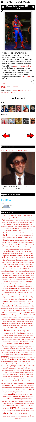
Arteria (30, 224)
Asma (7, 228)
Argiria (26, 224)
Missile (20, 327)
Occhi (33, 337)
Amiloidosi (20, 220)
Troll (25, 405)
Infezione (30, 302)
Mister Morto (26, 327)
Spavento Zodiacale (14, 387)
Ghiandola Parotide (13, 294)
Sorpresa (20, 385)
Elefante (9, 282)
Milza (18, 325)
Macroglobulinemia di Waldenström (22, 315)
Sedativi (22, 372)
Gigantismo (6, 297)
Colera (12, 253)
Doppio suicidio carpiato (23, 277)
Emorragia (28, 282)
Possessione (25, 357)
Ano (15, 224)
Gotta (21, 297)
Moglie (24, 331)
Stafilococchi (20, 390)
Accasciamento (27, 216)
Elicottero (15, 282)
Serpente (11, 376)
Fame (23, 288)
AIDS (19, 216)
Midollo (13, 325)
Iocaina (20, 306)
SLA (22, 364)
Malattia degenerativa (19, 317)
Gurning (30, 297)
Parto (20, 348)
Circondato (21, 247)
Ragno (16, 361)
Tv (20, 408)
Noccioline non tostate (18, 337)
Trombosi (30, 405)
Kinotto (21, 308)
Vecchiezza (9, 413)
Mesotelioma (7, 325)
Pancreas (5, 346)
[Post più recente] (5, 140)
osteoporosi (18, 418)
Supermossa (29, 396)
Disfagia (19, 275)
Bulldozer (31, 238)
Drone (31, 279)
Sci (9, 370)
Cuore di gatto (9, 271)
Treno (22, 405)
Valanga (26, 410)
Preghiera (32, 357)
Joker (16, 308)
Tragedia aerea (8, 405)
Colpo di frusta (11, 258)
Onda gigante (16, 339)
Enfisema (11, 284)
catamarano (24, 416)
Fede (11, 290)
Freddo (9, 292)
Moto (4, 335)
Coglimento (9, 251)
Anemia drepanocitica (13, 222)
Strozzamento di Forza (27, 392)
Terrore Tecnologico (15, 403)
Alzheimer (13, 220)
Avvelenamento (8, 233)
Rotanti (18, 363)
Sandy (9, 366)
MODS (3, 315)
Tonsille (31, 403)
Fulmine (14, 292)
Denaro (18, 273)
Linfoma (4, 313)
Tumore (14, 407)
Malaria (10, 317)
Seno (11, 374)
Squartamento (12, 390)
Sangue (13, 366)
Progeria (4, 359)
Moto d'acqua (11, 335)
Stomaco (31, 390)
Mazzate (5, 323)
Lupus (32, 312)
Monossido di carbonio (16, 333)
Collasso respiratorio (15, 256)
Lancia (5, 310)
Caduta (6, 240)
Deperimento (30, 273)
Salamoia (4, 366)
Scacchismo (11, 368)
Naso (16, 335)
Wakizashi (14, 416)
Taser (16, 401)
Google (17, 297)
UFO (27, 408)
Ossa (20, 341)
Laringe (10, 310)
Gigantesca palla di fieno (26, 294)
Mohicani (29, 331)
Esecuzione (13, 286)
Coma (31, 258)
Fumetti (20, 292)
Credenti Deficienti (27, 266)
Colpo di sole (19, 258)
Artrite (15, 226)
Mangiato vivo (28, 321)
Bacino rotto (17, 233)
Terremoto (5, 403)
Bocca (30, 235)
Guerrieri (25, 297)
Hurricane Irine (12, 299)
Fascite (27, 288)
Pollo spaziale (28, 354)
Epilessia (22, 284)
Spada (32, 385)
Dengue (23, 273)
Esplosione (28, 286)
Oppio (22, 339)
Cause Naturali (22, 244)
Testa (23, 403)
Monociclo (6, 333)
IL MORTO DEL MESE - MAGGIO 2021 (14, 150)
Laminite (32, 308)
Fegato (16, 290)
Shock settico (13, 379)
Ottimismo (26, 341)
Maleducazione (7, 321)
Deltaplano (5, 273)
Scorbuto (11, 372)
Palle (29, 344)
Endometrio (4, 284)
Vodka (4, 416)
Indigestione (14, 301)
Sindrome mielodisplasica (14, 383)
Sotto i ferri (26, 385)
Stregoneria (16, 392)
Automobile (17, 231)
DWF (15, 90)
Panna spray (12, 346)
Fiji (33, 290)
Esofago (21, 286)
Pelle (24, 348)
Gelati (30, 292)
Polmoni (5, 357)
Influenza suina (24, 304)
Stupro (6, 394)
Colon (4, 258)
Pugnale (25, 359)
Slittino (29, 383)
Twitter (23, 408)
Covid (13, 266)
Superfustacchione (18, 396)
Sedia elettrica (29, 372)
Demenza (12, 273)
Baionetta (24, 233)
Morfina (26, 333)
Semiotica (6, 374)
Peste (9, 352)
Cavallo (32, 245)
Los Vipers (26, 77)
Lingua (10, 312)
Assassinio (14, 228)
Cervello (9, 247)
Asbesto (20, 226)
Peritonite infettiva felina (8, 350)
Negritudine (30, 335)
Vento (18, 413)
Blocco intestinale (23, 235)
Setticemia (21, 376)
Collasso (20, 253)
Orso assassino (13, 341)
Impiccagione (27, 299)
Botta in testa (11, 238)
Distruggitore (12, 277)
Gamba (26, 292)
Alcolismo (25, 218)
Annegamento (9, 224)
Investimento (13, 306)
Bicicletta (15, 235)
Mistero (20, 90)
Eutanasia (13, 288)
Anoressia (20, 224)
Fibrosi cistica (27, 290)
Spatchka (5, 387)
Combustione (20, 260)
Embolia (21, 282)
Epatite (17, 284)
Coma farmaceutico (9, 260)
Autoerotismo (8, 231)
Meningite (26, 323)
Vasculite (31, 410)
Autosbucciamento (27, 231)
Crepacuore (6, 269)
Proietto (11, 359)
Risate (14, 363)
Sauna (5, 368)
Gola (12, 297)
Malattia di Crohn (15, 319)
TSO (12, 401)
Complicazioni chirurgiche (11, 262)
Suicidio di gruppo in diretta (24, 394)
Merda (32, 323)
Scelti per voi (28, 368)
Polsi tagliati (12, 357)
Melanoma (19, 323)
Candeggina (16, 242)
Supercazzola (7, 396)
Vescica (23, 413)
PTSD (14, 344)
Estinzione (5, 288)
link (3, 83)
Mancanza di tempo (18, 321)
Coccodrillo (26, 249)
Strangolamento (7, 392)
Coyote (18, 266)
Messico (15, 87)
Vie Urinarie (29, 413)
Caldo (17, 240)
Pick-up (24, 352)
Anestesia (23, 222)
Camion (30, 240)
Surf (9, 401)
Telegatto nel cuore (28, 401)
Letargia (22, 310)
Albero (19, 218)
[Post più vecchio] (30, 140)
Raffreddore (9, 361)
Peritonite (29, 348)
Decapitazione (30, 271)
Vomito (8, 416)
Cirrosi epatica (29, 247)
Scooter (5, 372)
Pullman (31, 359)
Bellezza (7, 235)
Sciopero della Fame (16, 370)
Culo (20, 269)
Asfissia (32, 226)
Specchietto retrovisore (27, 387)
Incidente (7, 301)
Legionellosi (16, 310)
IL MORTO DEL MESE (18, 2)
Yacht (18, 416)
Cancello (10, 242)
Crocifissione (14, 269)
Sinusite (24, 383)
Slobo (33, 383)
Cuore (24, 269)
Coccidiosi (20, 249)
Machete (8, 315)
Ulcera (31, 408)
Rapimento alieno (26, 361)
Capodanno (5, 245)
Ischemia (11, 308)
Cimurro (15, 247)
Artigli (11, 226)
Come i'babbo (29, 260)
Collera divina (28, 256)
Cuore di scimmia (20, 271)
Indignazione (22, 301)
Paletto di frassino (22, 344)
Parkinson (15, 348)
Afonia (14, 218)
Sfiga (27, 376)
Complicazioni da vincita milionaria (14, 264)
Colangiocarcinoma (21, 251)
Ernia (33, 284)
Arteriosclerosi (5, 226)
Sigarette (19, 379)
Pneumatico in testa (17, 354)
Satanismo (31, 366)
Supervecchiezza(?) (25, 399)
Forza (5, 292)
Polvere (18, 357)
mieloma (31, 416)
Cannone (27, 242)
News (10, 337)
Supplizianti (4, 401)
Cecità (4, 247)
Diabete (14, 275)
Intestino (5, 306)
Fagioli (19, 288)
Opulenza (27, 339)
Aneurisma (30, 222)
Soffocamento (6, 385)
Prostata (18, 359)
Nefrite (24, 335)
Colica (16, 253)
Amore (26, 220)
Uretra (12, 410)
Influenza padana (13, 304)
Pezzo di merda (16, 352)
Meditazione (12, 323)
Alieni (29, 218)
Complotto (28, 264)
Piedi (27, 352)
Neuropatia (4, 337)
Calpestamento (23, 240)
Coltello (26, 258)
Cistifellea (9, 249)
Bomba (4, 238)
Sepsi (27, 374)
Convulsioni (7, 266)
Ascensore (26, 226)
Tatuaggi (20, 401)
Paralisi (19, 346)
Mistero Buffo (17, 331)
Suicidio (11, 394)
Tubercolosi (6, 408)
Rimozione (9, 363)
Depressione (6, 275)
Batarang (30, 233)
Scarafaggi (20, 368)
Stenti (25, 390)
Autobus (28, 228)
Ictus (20, 299)
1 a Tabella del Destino (10, 216)
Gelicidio (4, 294)
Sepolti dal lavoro (19, 374)
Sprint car (4, 390)
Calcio (12, 240)
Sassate (19, 366)
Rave (33, 361)
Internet (31, 304)
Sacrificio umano (29, 363)
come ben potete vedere (22, 66)
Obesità (28, 337)
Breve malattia (22, 237)
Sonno (14, 385)
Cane (22, 242)
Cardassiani (12, 245)
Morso (31, 333)
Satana (25, 366)
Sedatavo (16, 372)
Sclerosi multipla (28, 370)
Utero (21, 410)
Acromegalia (8, 218)
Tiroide (27, 403)
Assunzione (21, 228)
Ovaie (31, 341)
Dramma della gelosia (22, 279)
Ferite (21, 290)
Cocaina (14, 249)
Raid (19, 361)
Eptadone (28, 284)
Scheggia (5, 370)
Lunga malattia (23, 312)
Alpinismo (5, 220)
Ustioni (16, 410)
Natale (20, 335)
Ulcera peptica (6, 410)
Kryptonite (26, 308)
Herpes (6, 299)
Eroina (6, 286)
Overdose (8, 344)
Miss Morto (14, 327)
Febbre (8, 290)
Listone (14, 312)
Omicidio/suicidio (7, 339)
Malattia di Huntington (27, 319)
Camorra (4, 242)
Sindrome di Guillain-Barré (13, 381)
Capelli (32, 242)
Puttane (3, 361)
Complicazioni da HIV (27, 262)
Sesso (16, 376)
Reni (3, 364)
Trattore (17, 405)
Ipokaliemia (26, 306)
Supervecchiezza (11, 399)
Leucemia (28, 310)
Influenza (5, 304)
